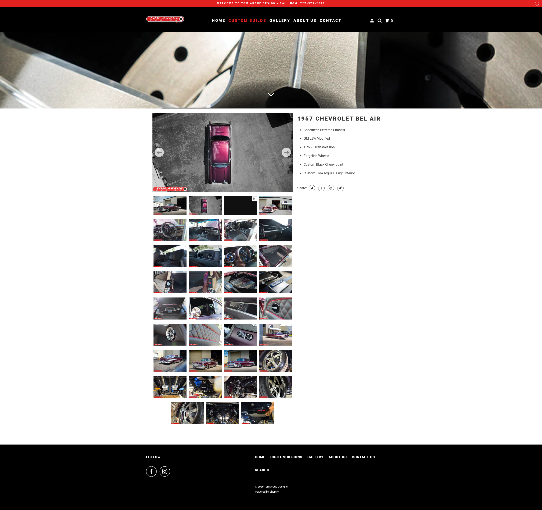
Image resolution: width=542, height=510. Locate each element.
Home (218, 20)
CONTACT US (363, 458)
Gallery (280, 20)
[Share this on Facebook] (321, 188)
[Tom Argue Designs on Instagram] (166, 472)
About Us (305, 20)
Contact (331, 20)
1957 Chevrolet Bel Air (339, 118)
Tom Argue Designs (276, 487)
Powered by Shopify (267, 492)
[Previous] (159, 152)
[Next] (286, 152)
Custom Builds (247, 20)
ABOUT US (338, 458)
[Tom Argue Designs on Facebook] (152, 472)
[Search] (380, 21)
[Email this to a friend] (340, 188)
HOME (260, 458)
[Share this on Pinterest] (330, 188)
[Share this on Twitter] (311, 188)
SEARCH (262, 470)
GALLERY (315, 458)
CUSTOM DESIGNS (286, 458)
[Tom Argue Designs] (165, 19)
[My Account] (372, 21)
